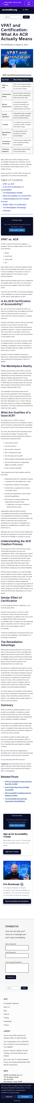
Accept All (25, 1096)
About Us (7, 1007)
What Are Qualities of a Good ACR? (17, 196)
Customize (17, 1100)
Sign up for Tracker (12, 852)
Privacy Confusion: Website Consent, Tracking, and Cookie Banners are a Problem (16, 1053)
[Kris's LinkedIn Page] (21, 884)
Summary (7, 211)
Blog (5, 1011)
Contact (6, 1025)
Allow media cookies (17, 230)
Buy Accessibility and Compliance (17, 901)
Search (26, 17)
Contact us (4, 764)
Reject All (9, 1096)
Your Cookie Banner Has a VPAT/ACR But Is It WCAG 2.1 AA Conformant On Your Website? (16, 1044)
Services (6, 1014)
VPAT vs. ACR (8, 184)
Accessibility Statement (11, 1003)
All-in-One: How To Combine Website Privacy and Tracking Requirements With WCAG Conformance (17, 1062)
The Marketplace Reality (13, 193)
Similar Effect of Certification (14, 205)
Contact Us (10, 977)
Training (6, 1018)
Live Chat (28, 3)
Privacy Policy (14, 1092)
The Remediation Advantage (14, 208)
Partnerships (8, 1021)
